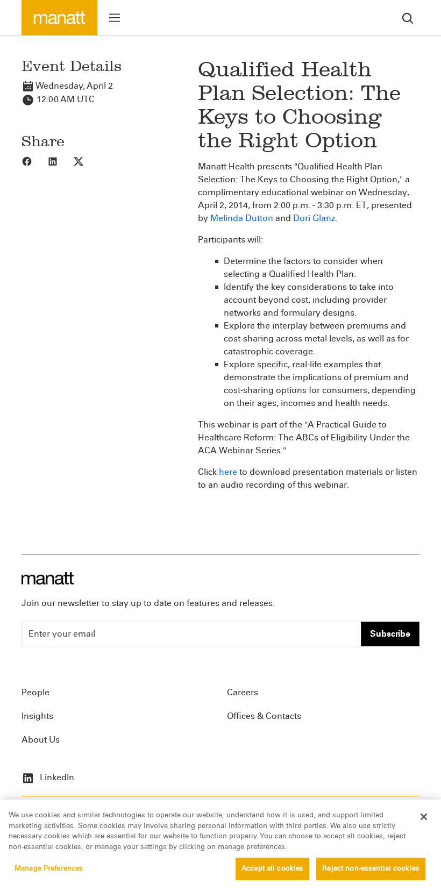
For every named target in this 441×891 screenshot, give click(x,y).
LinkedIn (56, 777)
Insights (37, 716)
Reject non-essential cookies (370, 868)
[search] (407, 17)
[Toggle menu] (114, 18)
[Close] (424, 817)
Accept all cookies (272, 868)
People (35, 692)
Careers (242, 692)
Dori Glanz (314, 218)
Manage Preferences (49, 868)
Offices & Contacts (264, 716)
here (228, 472)
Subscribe (390, 634)
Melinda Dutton (241, 218)
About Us (41, 740)
